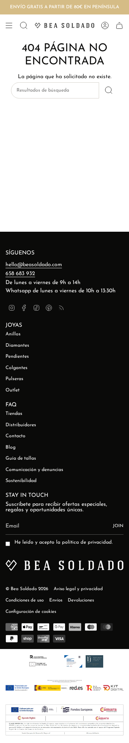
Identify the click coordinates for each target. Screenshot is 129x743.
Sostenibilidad (21, 480)
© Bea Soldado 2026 (27, 589)
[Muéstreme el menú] (9, 25)
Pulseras (14, 378)
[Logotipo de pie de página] (64, 565)
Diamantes (17, 345)
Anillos (13, 334)
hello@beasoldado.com (34, 265)
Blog (10, 447)
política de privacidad (87, 542)
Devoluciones (81, 600)
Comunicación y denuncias (34, 469)
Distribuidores (21, 425)
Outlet (13, 390)
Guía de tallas (21, 458)
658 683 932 (20, 273)
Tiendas (14, 413)
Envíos (55, 600)
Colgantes (17, 367)
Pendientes (17, 356)
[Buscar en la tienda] (108, 90)
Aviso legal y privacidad (78, 589)
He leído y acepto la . (63, 542)
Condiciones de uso (25, 600)
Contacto (15, 436)
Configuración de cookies (31, 611)
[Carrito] (119, 25)
